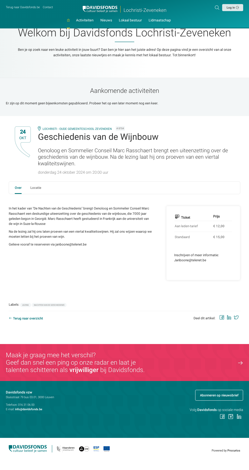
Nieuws (106, 20)
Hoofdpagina (68, 24)
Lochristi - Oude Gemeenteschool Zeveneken (77, 129)
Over (18, 188)
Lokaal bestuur (130, 20)
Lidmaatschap (160, 20)
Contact (48, 7)
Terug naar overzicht (28, 318)
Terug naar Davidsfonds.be (23, 7)
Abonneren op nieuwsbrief (219, 395)
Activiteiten (85, 20)
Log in (231, 7)
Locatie (35, 188)
